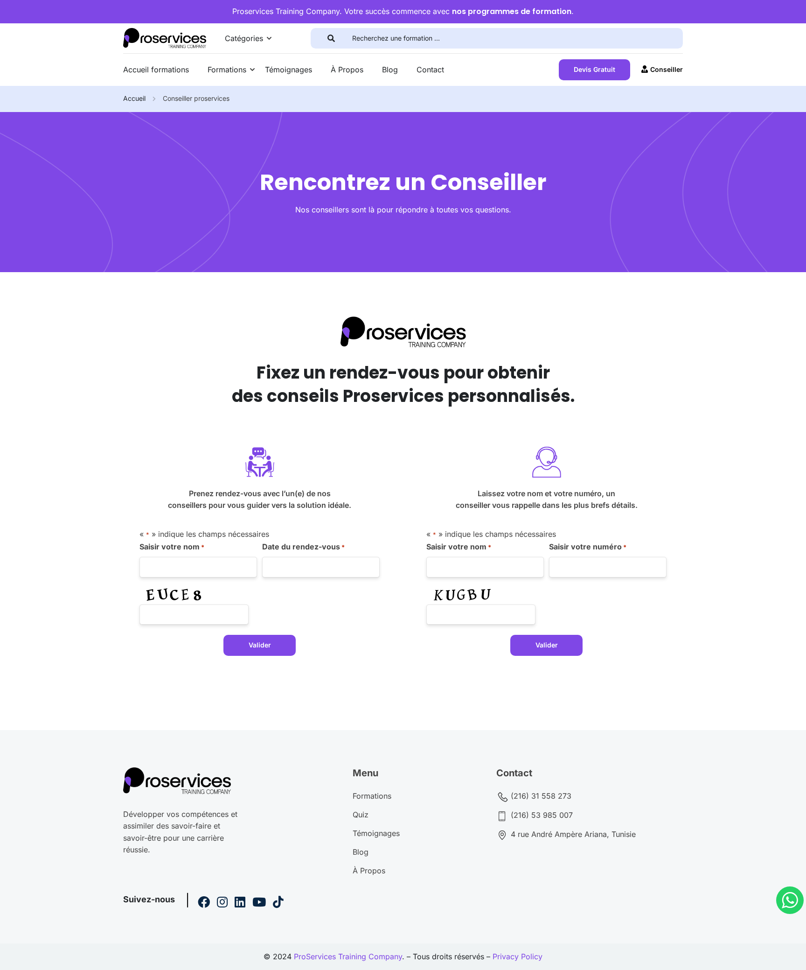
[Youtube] (259, 903)
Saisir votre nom (171, 546)
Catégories (244, 38)
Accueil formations (156, 69)
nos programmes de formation (511, 11)
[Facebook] (204, 903)
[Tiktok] (278, 903)
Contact (430, 69)
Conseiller (666, 69)
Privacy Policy (517, 956)
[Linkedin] (240, 903)
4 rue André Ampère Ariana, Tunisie (572, 834)
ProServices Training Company (348, 956)
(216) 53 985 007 (540, 815)
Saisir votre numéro (587, 546)
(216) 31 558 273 (539, 796)
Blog (390, 69)
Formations (227, 69)
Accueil (134, 98)
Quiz (360, 814)
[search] (331, 38)
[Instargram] (222, 903)
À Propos (347, 69)
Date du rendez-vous (303, 546)
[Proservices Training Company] (164, 37)
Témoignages (288, 69)
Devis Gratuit (594, 69)
